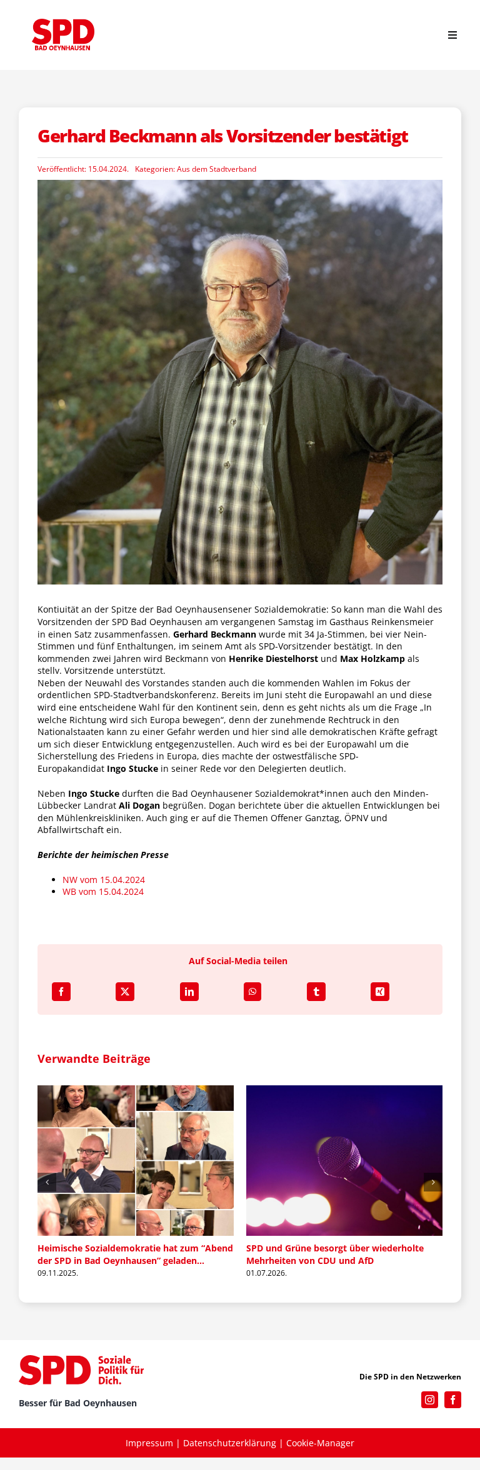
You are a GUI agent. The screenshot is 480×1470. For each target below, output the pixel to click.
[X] (125, 991)
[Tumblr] (316, 991)
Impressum (149, 1443)
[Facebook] (61, 991)
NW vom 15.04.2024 (103, 879)
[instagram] (429, 1400)
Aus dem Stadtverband (216, 169)
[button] (47, 1182)
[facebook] (452, 1400)
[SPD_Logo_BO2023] (63, 23)
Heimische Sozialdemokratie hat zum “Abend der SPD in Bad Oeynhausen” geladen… (114, 1254)
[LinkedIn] (189, 991)
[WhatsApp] (252, 991)
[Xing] (380, 991)
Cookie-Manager (320, 1443)
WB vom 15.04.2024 (103, 891)
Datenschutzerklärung (229, 1443)
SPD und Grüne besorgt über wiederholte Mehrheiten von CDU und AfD (313, 1254)
